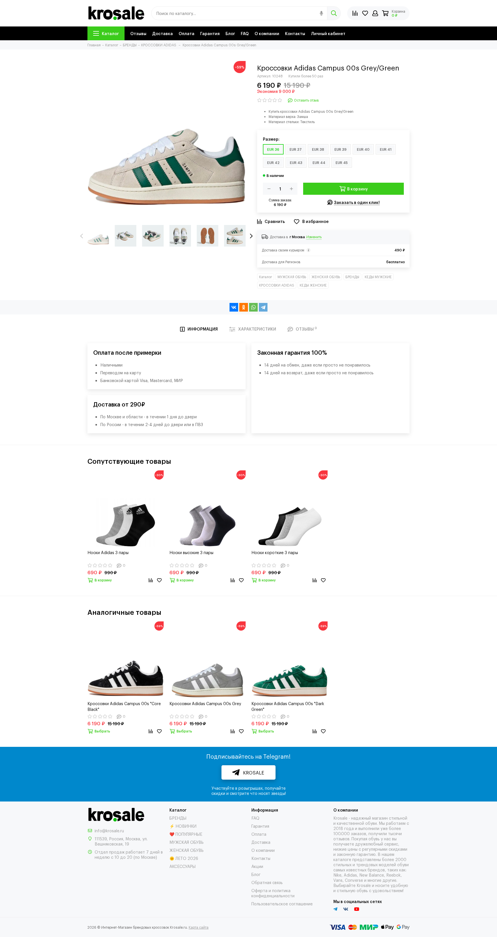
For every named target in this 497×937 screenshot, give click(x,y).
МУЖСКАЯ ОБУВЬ (292, 276)
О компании (267, 33)
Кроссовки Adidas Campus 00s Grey (205, 703)
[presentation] (81, 236)
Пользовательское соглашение (282, 903)
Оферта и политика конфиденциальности (273, 893)
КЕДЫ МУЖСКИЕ (378, 276)
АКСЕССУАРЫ (182, 866)
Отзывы (138, 33)
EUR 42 (273, 162)
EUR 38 (318, 149)
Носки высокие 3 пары (191, 552)
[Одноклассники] (243, 307)
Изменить (314, 236)
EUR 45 (342, 162)
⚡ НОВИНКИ (182, 826)
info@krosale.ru (109, 830)
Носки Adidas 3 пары (108, 552)
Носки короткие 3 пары (274, 552)
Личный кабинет (328, 33)
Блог (230, 33)
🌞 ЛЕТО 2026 (183, 858)
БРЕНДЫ (352, 276)
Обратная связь (267, 882)
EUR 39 (340, 149)
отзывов (341, 838)
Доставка (162, 33)
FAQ (245, 33)
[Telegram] (263, 307)
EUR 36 (273, 149)
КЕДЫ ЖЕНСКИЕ (313, 285)
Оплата (186, 33)
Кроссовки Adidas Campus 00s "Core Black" (124, 706)
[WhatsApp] (253, 307)
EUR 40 (363, 149)
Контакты (295, 33)
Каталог (110, 33)
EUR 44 (319, 162)
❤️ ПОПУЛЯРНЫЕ (185, 834)
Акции (257, 866)
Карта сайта (199, 927)
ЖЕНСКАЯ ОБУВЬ (325, 276)
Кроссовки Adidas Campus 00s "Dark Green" (287, 706)
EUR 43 (296, 162)
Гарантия (210, 33)
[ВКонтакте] (234, 307)
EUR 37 (296, 149)
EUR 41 (385, 149)
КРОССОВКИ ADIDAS (276, 285)
